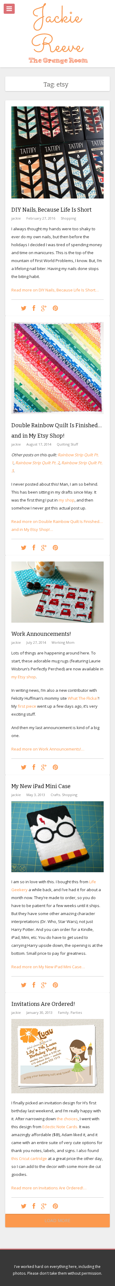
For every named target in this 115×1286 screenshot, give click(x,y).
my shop (67, 500)
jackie (16, 218)
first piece (27, 706)
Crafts (55, 794)
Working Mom (63, 642)
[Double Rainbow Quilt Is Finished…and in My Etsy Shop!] (57, 418)
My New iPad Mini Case (41, 786)
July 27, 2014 (36, 642)
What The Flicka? (83, 698)
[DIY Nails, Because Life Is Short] (57, 203)
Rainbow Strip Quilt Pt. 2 (37, 462)
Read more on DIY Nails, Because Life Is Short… (55, 290)
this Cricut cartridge (29, 1158)
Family (63, 1012)
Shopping (68, 218)
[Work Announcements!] (57, 627)
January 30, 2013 (39, 1012)
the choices (67, 1118)
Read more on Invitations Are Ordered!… (48, 1188)
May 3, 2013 (35, 794)
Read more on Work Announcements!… (47, 749)
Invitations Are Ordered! (43, 1004)
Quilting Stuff (67, 444)
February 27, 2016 (40, 218)
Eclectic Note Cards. (60, 1126)
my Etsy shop (23, 677)
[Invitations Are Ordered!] (23, 1206)
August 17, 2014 (38, 444)
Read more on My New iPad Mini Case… (48, 966)
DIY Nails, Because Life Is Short (51, 209)
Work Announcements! (41, 634)
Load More (57, 1220)
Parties (76, 1012)
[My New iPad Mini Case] (23, 985)
